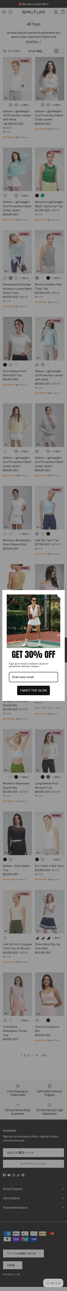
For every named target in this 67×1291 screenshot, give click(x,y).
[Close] (60, 594)
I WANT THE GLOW (33, 690)
